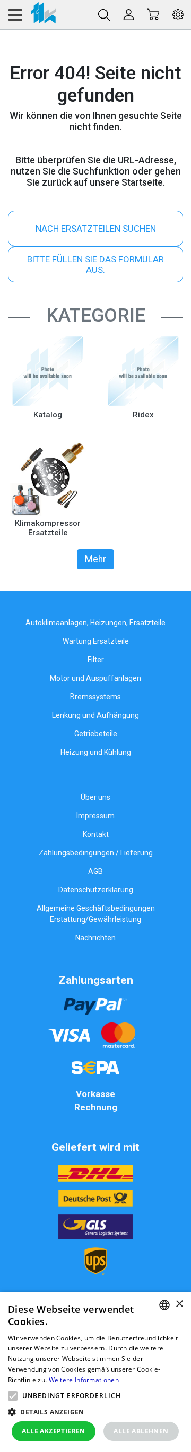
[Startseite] (31, 14)
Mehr (95, 559)
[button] (12, 1396)
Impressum (95, 815)
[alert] (95, 1372)
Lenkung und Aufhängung (95, 715)
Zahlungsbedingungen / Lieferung (96, 852)
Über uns (95, 797)
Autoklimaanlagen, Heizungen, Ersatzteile (95, 622)
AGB (95, 871)
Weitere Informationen (84, 1379)
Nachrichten (95, 938)
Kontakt (96, 834)
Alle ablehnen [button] (141, 1431)
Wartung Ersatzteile (96, 641)
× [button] (179, 1304)
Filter (96, 659)
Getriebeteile (95, 733)
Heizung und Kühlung (95, 752)
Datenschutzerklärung (95, 889)
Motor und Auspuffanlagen (95, 678)
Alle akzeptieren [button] (53, 1431)
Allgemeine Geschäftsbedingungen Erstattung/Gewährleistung (96, 914)
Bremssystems (95, 696)
